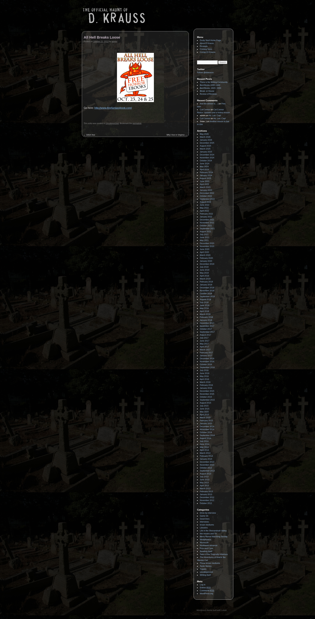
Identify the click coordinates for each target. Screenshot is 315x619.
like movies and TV (208, 534)
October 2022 (206, 196)
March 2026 (205, 137)
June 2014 (204, 444)
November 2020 (207, 246)
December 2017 (207, 323)
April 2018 (204, 311)
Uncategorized (112, 123)
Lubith (224, 610)
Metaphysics (205, 539)
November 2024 (207, 158)
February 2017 (206, 353)
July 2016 (204, 370)
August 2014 (205, 438)
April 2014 (204, 450)
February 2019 (206, 282)
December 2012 (207, 497)
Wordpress (202, 610)
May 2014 (204, 447)
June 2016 (204, 373)
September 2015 (207, 400)
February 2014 (206, 456)
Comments (207, 590)
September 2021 (207, 228)
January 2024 (206, 175)
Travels (203, 569)
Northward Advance (208, 545)
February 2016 (206, 385)
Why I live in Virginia (177, 135)
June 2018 (204, 305)
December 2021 (207, 220)
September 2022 (207, 199)
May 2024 (204, 166)
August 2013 (205, 474)
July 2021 (204, 234)
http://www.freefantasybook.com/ (113, 108)
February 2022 (206, 214)
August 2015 (205, 403)
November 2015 (207, 394)
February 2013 (206, 491)
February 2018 (206, 317)
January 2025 (206, 152)
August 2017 (205, 335)
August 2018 (205, 299)
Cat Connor (205, 109)
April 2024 (204, 169)
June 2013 (204, 480)
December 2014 (207, 426)
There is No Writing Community (214, 82)
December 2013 (207, 462)
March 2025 (205, 149)
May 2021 (204, 240)
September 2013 (207, 471)
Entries (205, 588)
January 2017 (206, 355)
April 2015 (204, 415)
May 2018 (204, 308)
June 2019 (204, 270)
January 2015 (206, 423)
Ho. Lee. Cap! (215, 115)
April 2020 (204, 252)
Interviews (204, 522)
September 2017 (207, 332)
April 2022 (204, 211)
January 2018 (206, 320)
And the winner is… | (209, 104)
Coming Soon (206, 49)
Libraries (204, 528)
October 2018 (206, 293)
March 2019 (205, 279)
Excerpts (204, 46)
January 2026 (206, 140)
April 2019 (204, 276)
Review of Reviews (208, 94)
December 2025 (207, 143)
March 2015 (205, 417)
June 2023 (204, 181)
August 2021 (205, 231)
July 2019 (204, 267)
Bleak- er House (207, 91)
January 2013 (206, 494)
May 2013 (204, 482)
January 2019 (206, 285)
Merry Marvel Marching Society (213, 536)
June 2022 (204, 205)
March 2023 (205, 187)
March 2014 (205, 453)
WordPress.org (206, 593)
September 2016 (207, 367)
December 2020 (207, 243)
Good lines (205, 519)
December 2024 (207, 155)
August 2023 (205, 178)
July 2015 (204, 406)
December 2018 (207, 288)
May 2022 (204, 208)
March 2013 (205, 488)
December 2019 (207, 264)
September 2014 (207, 435)
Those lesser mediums (210, 563)
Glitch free (89, 135)
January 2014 (206, 459)
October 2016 (206, 364)
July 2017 (204, 338)
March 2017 (205, 350)
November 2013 (207, 465)
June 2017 (204, 341)
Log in (202, 585)
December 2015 (207, 391)
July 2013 (204, 477)
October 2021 (206, 225)
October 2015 (206, 397)
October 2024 (206, 161)
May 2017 (204, 344)
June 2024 (204, 163)
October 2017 (206, 329)
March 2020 (205, 255)
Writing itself (205, 575)
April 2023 (204, 184)
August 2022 (205, 202)
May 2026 (204, 134)
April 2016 (204, 379)
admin (114, 41)
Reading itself (206, 551)
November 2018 (207, 290)
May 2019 (204, 273)
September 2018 (207, 296)
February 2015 (206, 420)
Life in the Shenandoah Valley (213, 531)
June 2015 (204, 409)
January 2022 (206, 217)
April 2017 (204, 347)
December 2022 (207, 193)
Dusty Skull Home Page (210, 40)
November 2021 (207, 223)
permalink (137, 123)
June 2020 (204, 249)
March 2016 (205, 382)
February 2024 (206, 172)
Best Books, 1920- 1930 (210, 88)
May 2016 (204, 376)
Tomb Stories (205, 566)
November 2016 (207, 361)
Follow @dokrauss (205, 72)
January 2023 (206, 190)
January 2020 (206, 261)
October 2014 (206, 432)
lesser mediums (207, 525)
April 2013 (204, 485)
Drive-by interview (208, 513)
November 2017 (207, 326)
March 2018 (205, 314)
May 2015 (204, 412)
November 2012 (207, 500)
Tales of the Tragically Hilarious (214, 554)
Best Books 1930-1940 (210, 85)
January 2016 (206, 388)
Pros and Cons (206, 548)
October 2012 (206, 503)
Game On (204, 516)
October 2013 (206, 468)
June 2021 (204, 237)
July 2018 (204, 302)
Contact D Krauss (207, 52)
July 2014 (204, 441)
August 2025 (205, 146)
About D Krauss (207, 43)
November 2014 (207, 429)
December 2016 (207, 358)
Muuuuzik (204, 542)
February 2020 (206, 258)
